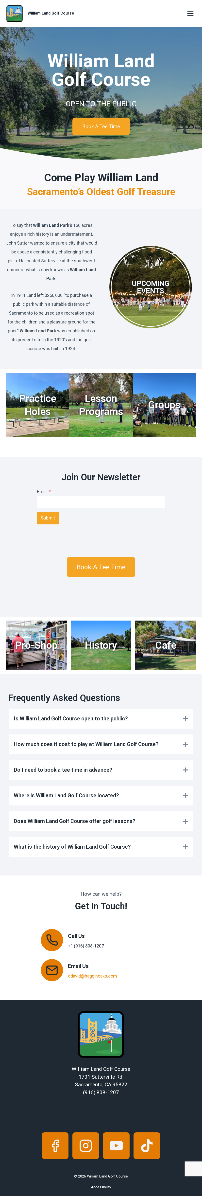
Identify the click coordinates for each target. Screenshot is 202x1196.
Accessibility (101, 1187)
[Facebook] (55, 1145)
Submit (48, 518)
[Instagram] (85, 1145)
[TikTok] (147, 1145)
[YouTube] (116, 1145)
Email (44, 491)
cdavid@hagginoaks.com (92, 976)
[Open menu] (190, 13)
